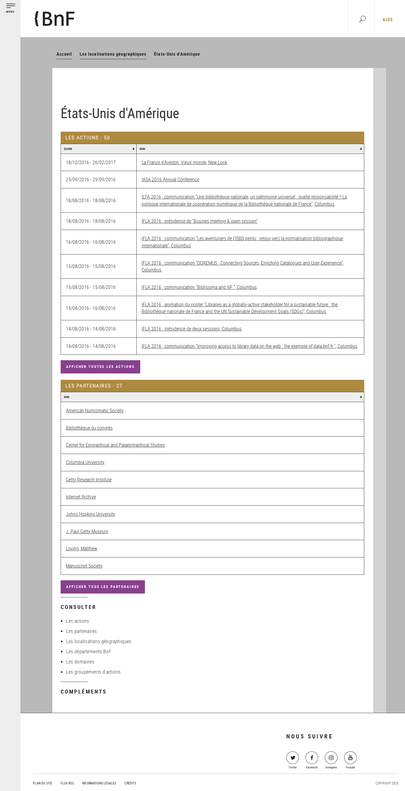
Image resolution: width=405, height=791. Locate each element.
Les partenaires (81, 631)
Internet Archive (81, 496)
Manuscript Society (84, 565)
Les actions (77, 620)
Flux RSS (67, 783)
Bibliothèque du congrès (89, 427)
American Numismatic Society (95, 410)
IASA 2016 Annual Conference (170, 179)
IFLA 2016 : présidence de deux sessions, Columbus (192, 328)
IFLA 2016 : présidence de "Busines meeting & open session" (200, 221)
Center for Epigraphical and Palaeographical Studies (115, 444)
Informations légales (99, 783)
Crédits (130, 783)
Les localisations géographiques (113, 54)
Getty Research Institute (89, 479)
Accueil (64, 54)
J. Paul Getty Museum (87, 531)
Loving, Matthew (81, 548)
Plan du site (42, 783)
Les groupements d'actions (93, 671)
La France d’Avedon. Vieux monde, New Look (184, 162)
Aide (388, 20)
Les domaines (80, 661)
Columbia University (85, 462)
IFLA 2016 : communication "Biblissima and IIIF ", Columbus (199, 287)
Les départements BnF (88, 651)
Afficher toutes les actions (100, 366)
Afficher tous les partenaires (102, 586)
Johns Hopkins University (90, 514)
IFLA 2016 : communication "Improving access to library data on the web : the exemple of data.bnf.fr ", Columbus (249, 346)
